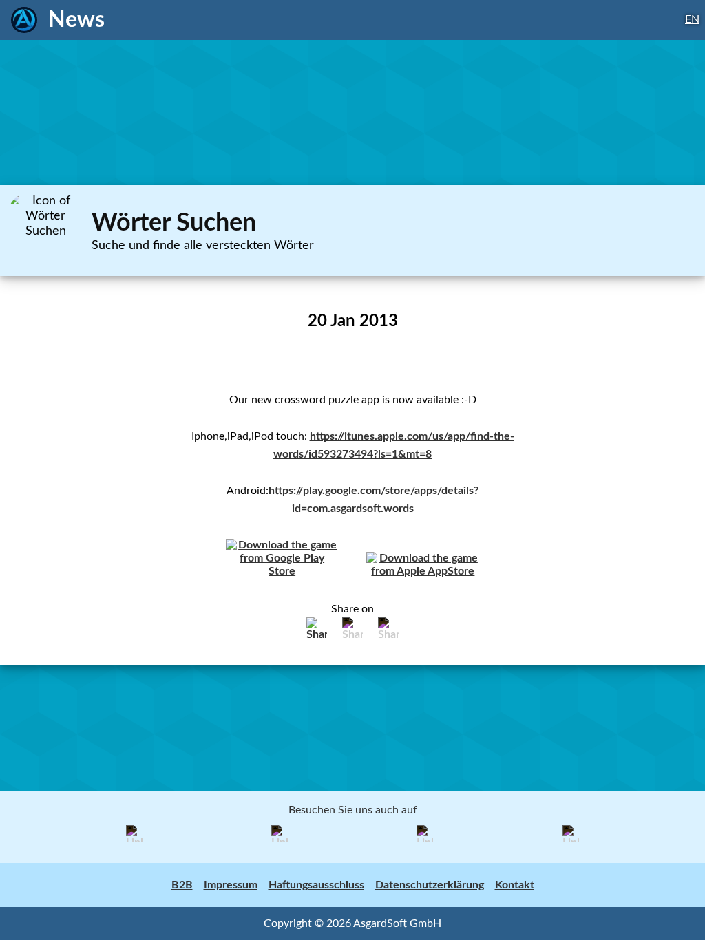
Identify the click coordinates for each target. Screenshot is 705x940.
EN (692, 19)
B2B (182, 884)
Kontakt (514, 884)
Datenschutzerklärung (429, 884)
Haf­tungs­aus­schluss (316, 884)
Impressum (230, 884)
